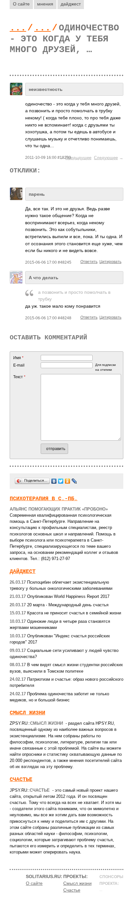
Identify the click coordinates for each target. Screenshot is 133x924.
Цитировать (110, 261)
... (18, 28)
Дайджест (23, 571)
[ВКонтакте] (54, 481)
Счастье (21, 779)
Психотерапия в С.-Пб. (43, 499)
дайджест (71, 3)
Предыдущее (78, 157)
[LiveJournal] (74, 481)
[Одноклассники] (67, 481)
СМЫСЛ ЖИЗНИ (27, 713)
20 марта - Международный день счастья (59, 604)
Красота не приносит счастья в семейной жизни (65, 612)
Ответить (88, 261)
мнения (45, 3)
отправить (55, 448)
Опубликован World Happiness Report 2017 (59, 596)
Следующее (106, 157)
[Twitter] (60, 481)
